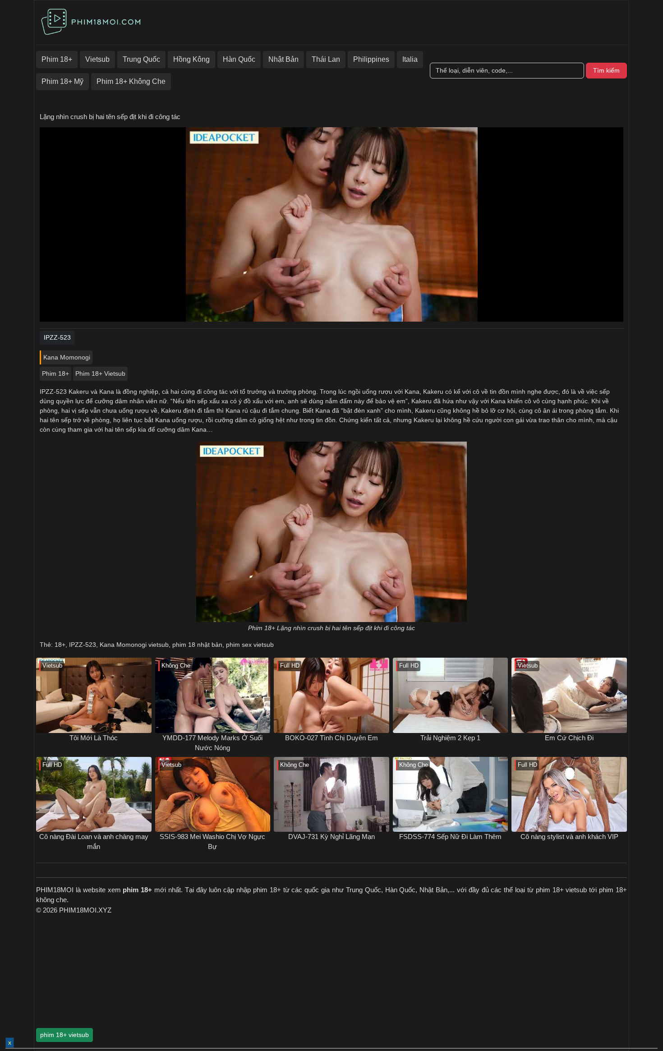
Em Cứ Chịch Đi (569, 738)
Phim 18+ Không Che (131, 81)
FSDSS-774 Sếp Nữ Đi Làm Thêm (450, 836)
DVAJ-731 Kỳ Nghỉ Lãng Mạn (331, 836)
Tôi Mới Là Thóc (93, 738)
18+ (60, 644)
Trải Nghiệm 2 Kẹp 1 (450, 738)
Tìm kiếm (606, 70)
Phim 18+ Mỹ (62, 81)
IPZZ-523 (82, 644)
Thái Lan (326, 59)
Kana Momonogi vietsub (134, 644)
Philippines (371, 59)
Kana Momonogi (66, 357)
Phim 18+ (56, 59)
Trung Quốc (141, 59)
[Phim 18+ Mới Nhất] (92, 20)
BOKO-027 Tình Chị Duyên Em (331, 738)
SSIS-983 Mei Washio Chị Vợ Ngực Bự (212, 842)
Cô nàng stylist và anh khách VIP (569, 836)
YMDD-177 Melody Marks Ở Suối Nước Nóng (212, 743)
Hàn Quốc (239, 59)
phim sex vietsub (250, 644)
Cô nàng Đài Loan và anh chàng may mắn (93, 842)
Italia (410, 59)
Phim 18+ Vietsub (100, 373)
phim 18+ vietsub (64, 1034)
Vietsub (97, 59)
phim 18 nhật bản (197, 644)
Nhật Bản (283, 59)
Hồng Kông (191, 59)
